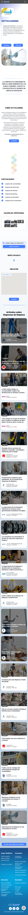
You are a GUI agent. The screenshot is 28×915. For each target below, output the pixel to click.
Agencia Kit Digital (5, 858)
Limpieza (5, 331)
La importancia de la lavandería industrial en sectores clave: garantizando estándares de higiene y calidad (14, 509)
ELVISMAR (8, 339)
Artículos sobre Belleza (20, 861)
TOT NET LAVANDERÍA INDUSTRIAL (14, 514)
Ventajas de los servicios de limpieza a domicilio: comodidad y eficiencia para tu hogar (13, 449)
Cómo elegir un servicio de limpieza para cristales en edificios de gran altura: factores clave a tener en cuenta (14, 420)
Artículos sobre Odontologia (18, 867)
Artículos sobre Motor (20, 872)
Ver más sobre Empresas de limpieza (14, 844)
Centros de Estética (5, 883)
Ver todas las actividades (4, 895)
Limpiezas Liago (10, 484)
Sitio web (18, 45)
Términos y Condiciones (20, 883)
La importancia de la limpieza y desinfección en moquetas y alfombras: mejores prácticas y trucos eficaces (12, 568)
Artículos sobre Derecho (21, 870)
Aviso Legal (18, 887)
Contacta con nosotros (6, 864)
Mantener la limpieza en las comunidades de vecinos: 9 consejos (11, 799)
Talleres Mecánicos (5, 892)
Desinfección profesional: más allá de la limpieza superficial (13, 362)
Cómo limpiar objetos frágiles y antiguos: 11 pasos (12, 653)
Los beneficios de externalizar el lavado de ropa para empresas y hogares (13, 538)
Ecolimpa (8, 656)
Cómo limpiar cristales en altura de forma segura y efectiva (13, 625)
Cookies (17, 891)
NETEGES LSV (9, 366)
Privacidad (17, 889)
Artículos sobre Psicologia (18, 864)
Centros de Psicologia (6, 885)
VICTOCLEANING (10, 572)
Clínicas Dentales (5, 887)
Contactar (6, 45)
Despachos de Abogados (4, 889)
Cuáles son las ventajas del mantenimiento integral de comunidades (11, 769)
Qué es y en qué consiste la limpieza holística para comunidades (14, 710)
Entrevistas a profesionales (18, 857)
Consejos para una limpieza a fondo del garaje (14, 680)
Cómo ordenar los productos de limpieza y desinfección (12, 596)
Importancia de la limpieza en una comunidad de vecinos (13, 827)
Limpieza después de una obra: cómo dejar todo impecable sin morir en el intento (12, 335)
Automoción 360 (5, 860)
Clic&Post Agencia (5, 856)
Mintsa (7, 396)
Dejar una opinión (14, 246)
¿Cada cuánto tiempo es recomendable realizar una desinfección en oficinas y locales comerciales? (13, 390)
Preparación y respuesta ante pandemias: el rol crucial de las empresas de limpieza (12, 479)
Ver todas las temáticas (20, 875)
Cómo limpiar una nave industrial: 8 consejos (13, 739)
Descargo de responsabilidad (18, 893)
